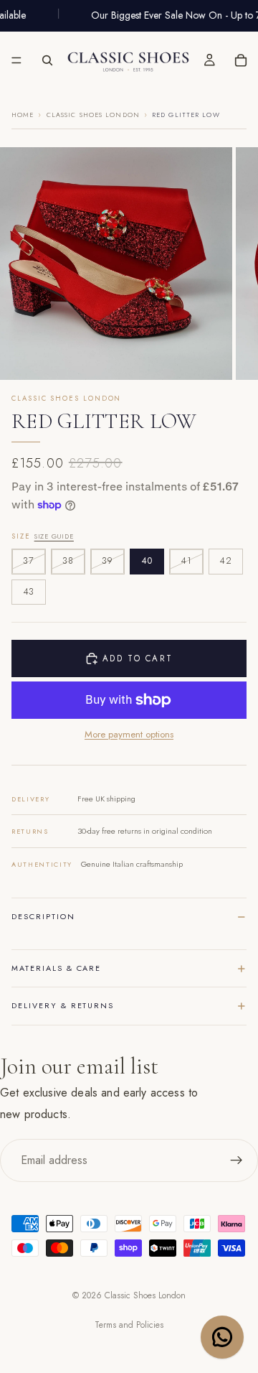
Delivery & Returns (62, 1005)
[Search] (47, 60)
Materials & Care (56, 968)
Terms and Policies (129, 1324)
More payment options (129, 734)
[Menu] (16, 60)
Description (43, 916)
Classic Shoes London (93, 114)
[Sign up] (236, 1160)
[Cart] (241, 60)
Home (22, 114)
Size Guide (54, 536)
